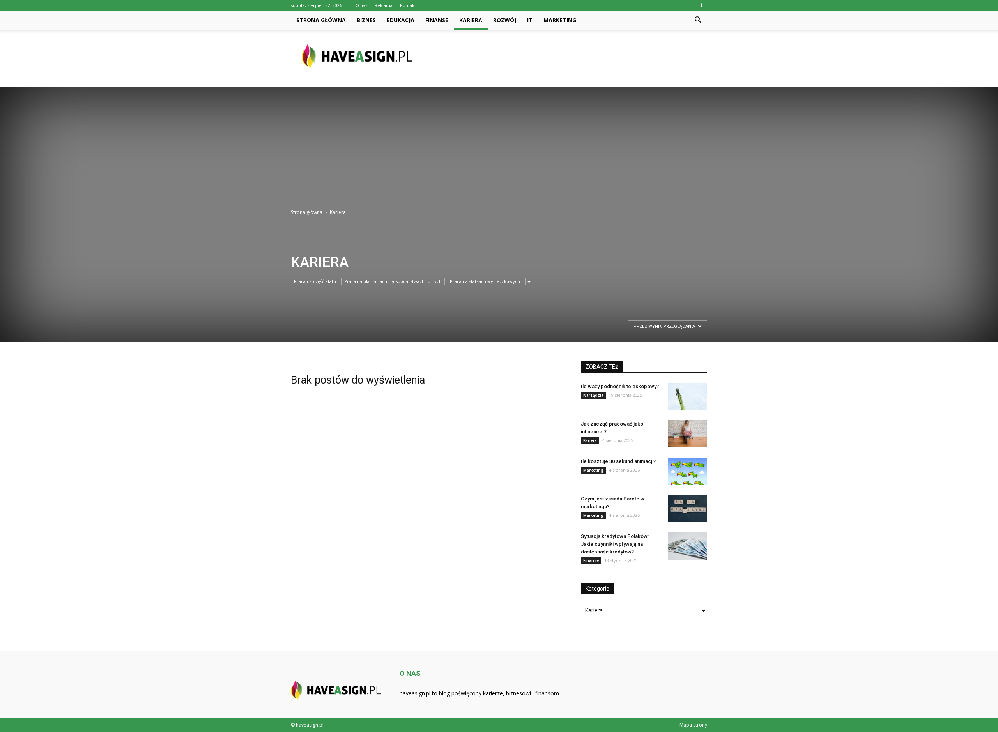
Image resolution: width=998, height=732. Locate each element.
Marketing (559, 20)
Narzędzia (593, 395)
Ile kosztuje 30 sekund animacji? (618, 461)
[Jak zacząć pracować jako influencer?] (687, 433)
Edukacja (400, 20)
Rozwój (504, 20)
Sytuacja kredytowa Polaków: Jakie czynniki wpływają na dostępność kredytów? (615, 544)
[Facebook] (701, 5)
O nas (361, 5)
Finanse (436, 20)
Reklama (384, 5)
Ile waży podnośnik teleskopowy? (620, 386)
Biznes (366, 20)
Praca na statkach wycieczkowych (485, 281)
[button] (697, 20)
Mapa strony (693, 724)
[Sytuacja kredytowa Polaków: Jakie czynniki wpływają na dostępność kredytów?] (687, 546)
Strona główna (321, 20)
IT (530, 20)
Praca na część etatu (315, 281)
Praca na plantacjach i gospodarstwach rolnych (393, 281)
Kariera (470, 20)
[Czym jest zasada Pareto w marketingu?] (687, 508)
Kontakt (408, 5)
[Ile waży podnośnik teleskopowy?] (687, 396)
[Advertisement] (499, 141)
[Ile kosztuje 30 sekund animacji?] (687, 471)
